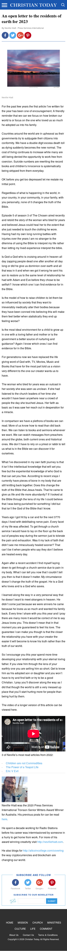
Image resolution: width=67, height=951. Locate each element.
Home (9, 922)
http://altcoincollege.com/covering (43, 850)
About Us (14, 935)
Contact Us (28, 935)
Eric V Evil (12, 771)
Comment (46, 928)
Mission (23, 922)
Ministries (54, 922)
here (4, 819)
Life (32, 928)
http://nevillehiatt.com (50, 842)
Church (37, 922)
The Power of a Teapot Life (22, 767)
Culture (20, 928)
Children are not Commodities (24, 763)
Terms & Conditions (48, 935)
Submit (51, 900)
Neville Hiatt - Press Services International (24, 27)
